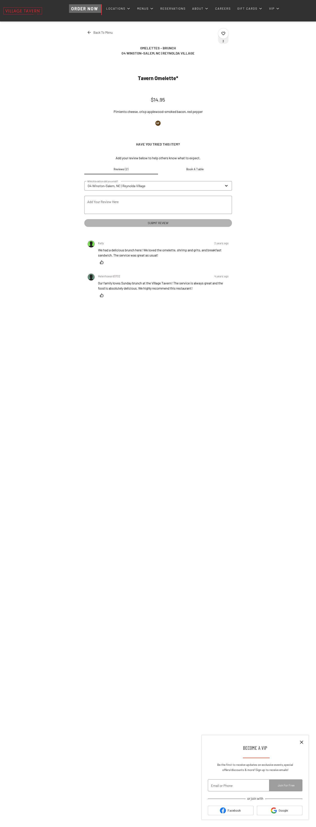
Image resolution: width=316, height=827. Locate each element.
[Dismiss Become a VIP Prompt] (301, 742)
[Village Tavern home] (22, 10)
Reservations (173, 8)
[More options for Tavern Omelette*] (223, 33)
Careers (223, 8)
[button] (118, 8)
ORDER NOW (84, 8)
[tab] (121, 169)
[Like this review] (102, 262)
